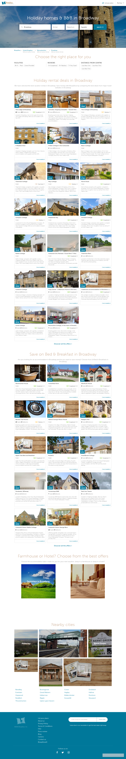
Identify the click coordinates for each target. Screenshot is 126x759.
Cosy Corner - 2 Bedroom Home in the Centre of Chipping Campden (70, 289)
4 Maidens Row (20, 145)
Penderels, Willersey (22, 491)
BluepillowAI (42, 742)
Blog (39, 734)
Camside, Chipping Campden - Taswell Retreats (63, 109)
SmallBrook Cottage (87, 455)
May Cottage (52, 181)
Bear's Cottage (86, 145)
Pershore (92, 695)
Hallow (91, 692)
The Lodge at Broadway (23, 109)
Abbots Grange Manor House (57, 419)
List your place (43, 718)
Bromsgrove (44, 690)
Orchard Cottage (86, 217)
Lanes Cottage (20, 325)
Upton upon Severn (47, 701)
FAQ (39, 729)
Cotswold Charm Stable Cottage (26, 527)
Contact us (42, 739)
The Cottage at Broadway (89, 109)
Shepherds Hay (53, 217)
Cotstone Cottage (21, 289)
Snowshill (67, 698)
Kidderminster (69, 695)
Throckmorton (20, 701)
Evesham (18, 692)
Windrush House (86, 383)
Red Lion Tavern (86, 491)
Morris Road (85, 181)
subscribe (102, 719)
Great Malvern (45, 692)
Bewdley (18, 690)
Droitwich (92, 690)
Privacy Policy (43, 723)
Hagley (66, 692)
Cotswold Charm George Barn (58, 527)
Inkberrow (43, 695)
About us (41, 721)
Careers (41, 737)
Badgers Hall (85, 419)
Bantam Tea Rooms (22, 419)
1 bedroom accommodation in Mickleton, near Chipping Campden (102, 289)
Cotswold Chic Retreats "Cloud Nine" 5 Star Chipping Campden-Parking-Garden (74, 253)
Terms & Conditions (45, 726)
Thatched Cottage (21, 181)
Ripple (42, 698)
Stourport (92, 698)
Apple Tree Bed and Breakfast (25, 455)
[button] (57, 752)
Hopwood (19, 695)
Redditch (18, 698)
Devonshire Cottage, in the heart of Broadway (63, 325)
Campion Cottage (21, 217)
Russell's (51, 455)
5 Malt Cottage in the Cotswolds (58, 145)
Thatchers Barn (86, 253)
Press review (42, 731)
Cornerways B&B (53, 491)
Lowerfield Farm (53, 383)
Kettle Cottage (20, 253)
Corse (66, 690)
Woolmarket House (22, 383)
